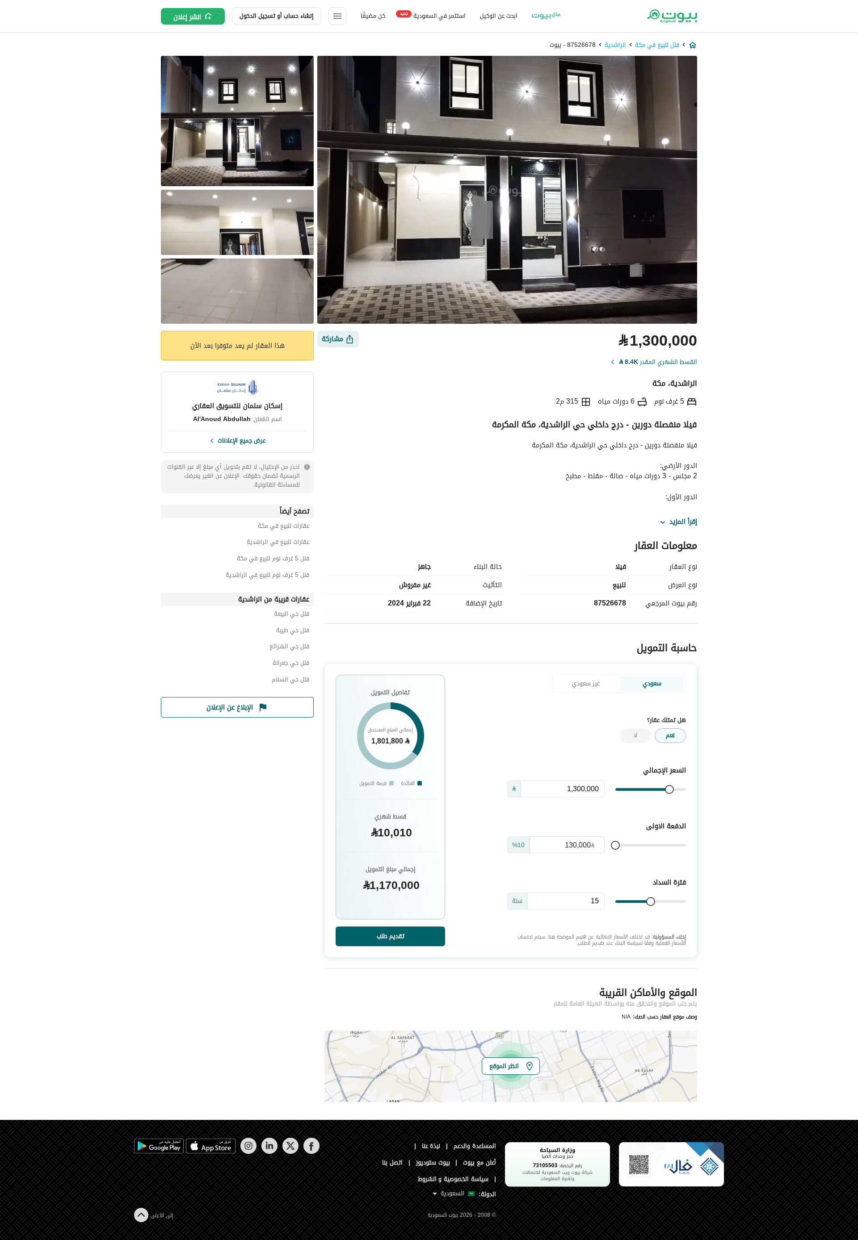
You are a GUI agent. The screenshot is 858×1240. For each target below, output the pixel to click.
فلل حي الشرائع (289, 647)
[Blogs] (546, 16)
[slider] (669, 789)
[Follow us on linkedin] (269, 1152)
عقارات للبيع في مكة (283, 527)
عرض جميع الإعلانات (241, 439)
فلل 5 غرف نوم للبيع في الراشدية (267, 576)
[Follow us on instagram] (248, 1152)
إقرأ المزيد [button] (683, 522)
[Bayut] (671, 16)
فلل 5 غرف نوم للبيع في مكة (273, 559)
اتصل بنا (392, 1162)
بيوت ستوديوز (433, 1162)
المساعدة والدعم (475, 1146)
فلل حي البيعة (291, 615)
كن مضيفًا (373, 16)
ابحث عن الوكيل (498, 16)
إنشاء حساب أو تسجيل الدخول (277, 16)
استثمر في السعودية (433, 15)
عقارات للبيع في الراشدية (278, 543)
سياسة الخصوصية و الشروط (453, 1179)
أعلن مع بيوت (479, 1162)
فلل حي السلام (290, 680)
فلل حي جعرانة (291, 664)
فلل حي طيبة (292, 631)
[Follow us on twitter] (290, 1152)
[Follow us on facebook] (311, 1152)
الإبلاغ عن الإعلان (229, 707)
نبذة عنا (431, 1146)
